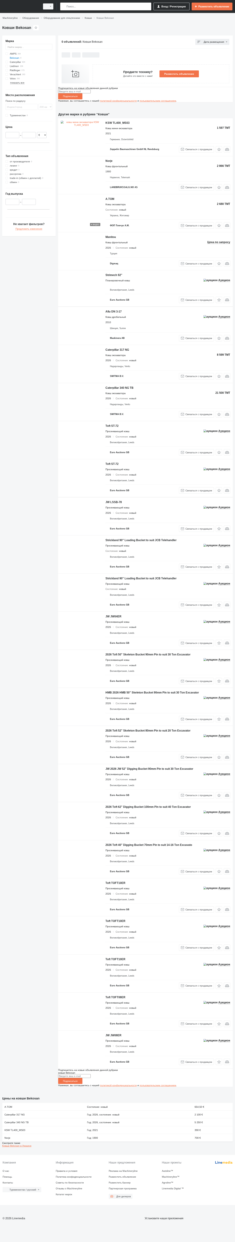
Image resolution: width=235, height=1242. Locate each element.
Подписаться (70, 96)
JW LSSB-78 (113, 502)
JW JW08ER (113, 1035)
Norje (109, 160)
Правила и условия (66, 1171)
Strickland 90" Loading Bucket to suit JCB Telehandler (141, 540)
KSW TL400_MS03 (117, 122)
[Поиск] (63, 6)
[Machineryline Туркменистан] (21, 6)
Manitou (110, 237)
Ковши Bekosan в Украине (16, 1145)
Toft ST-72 (112, 425)
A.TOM (109, 198)
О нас (6, 1171)
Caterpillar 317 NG (117, 349)
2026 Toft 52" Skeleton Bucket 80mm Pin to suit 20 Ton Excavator (147, 730)
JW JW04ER (113, 616)
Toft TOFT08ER (115, 997)
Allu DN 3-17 (113, 311)
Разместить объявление (179, 73)
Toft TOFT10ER (115, 882)
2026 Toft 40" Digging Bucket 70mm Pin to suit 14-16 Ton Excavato (148, 844)
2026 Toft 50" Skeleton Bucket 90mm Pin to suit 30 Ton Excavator (147, 654)
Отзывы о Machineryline (69, 1188)
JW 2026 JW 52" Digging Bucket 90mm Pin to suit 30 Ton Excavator (149, 768)
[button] (219, 149)
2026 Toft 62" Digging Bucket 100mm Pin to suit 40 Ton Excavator (148, 806)
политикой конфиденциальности (118, 100)
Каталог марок (64, 1194)
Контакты (8, 1182)
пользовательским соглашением (158, 100)
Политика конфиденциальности (74, 1176)
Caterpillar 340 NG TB (119, 387)
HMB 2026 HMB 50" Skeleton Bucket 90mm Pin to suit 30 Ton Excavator (152, 692)
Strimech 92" (113, 275)
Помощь (7, 1176)
